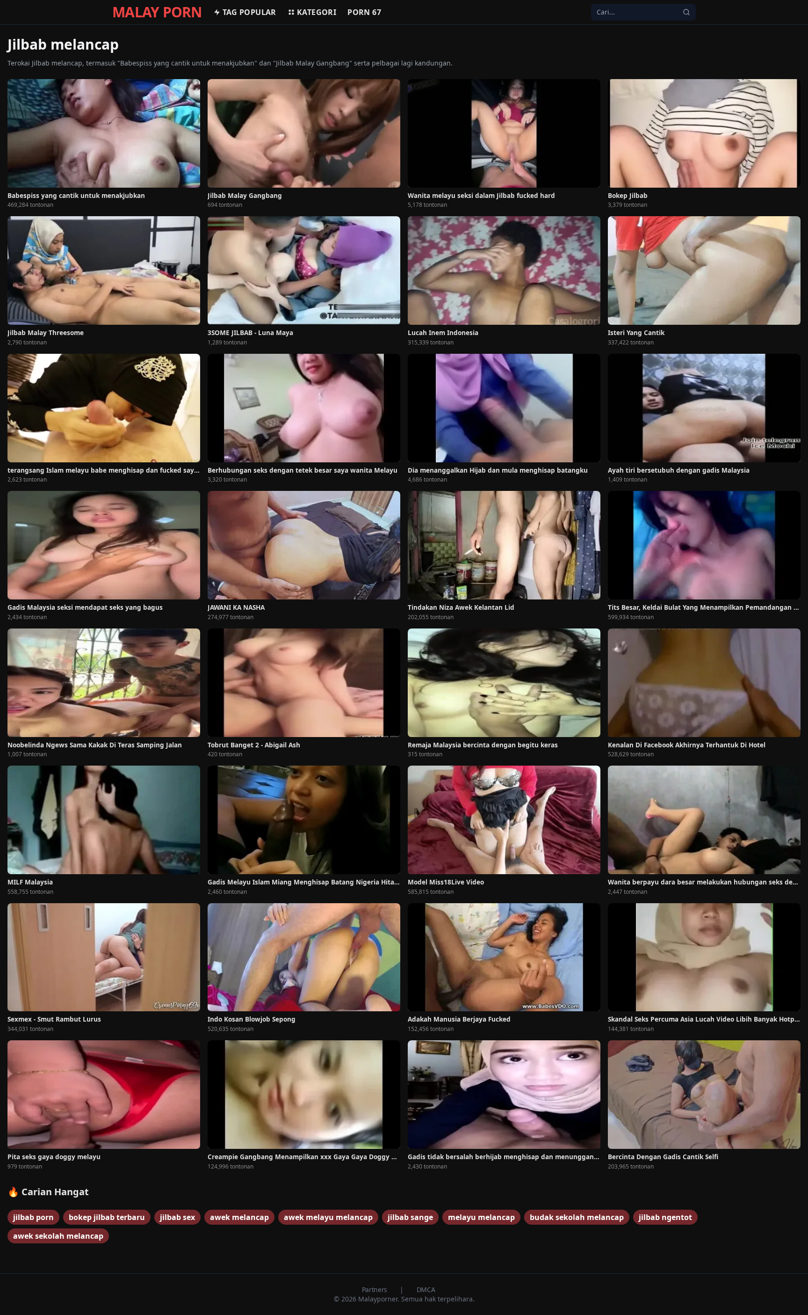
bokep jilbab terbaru (107, 1217)
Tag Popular (249, 12)
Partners (375, 1289)
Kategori (316, 12)
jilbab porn (33, 1217)
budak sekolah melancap (577, 1217)
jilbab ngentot (665, 1217)
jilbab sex (177, 1217)
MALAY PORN (157, 12)
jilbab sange (410, 1217)
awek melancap (239, 1217)
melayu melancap (481, 1217)
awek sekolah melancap (58, 1236)
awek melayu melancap (328, 1217)
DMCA (426, 1289)
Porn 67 (364, 12)
